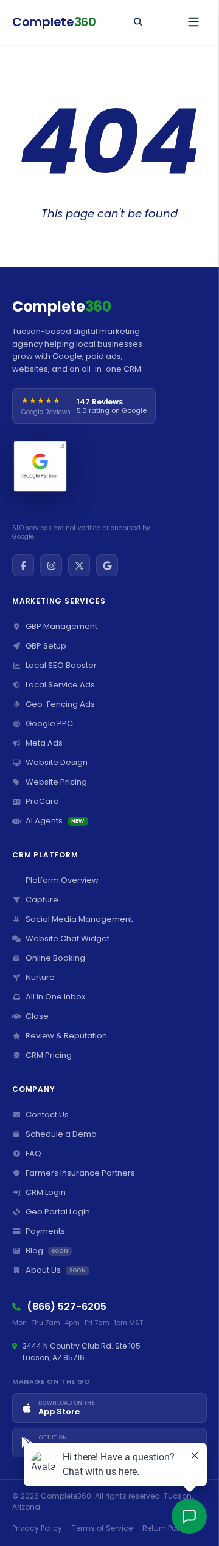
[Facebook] (23, 565)
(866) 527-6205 (66, 1306)
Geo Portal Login (58, 1211)
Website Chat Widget (67, 938)
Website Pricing (56, 782)
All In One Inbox (55, 997)
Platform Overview (62, 880)
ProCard (42, 801)
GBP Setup (46, 646)
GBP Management (61, 626)
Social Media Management (79, 919)
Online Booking (55, 958)
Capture (42, 899)
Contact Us (47, 1114)
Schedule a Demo (61, 1134)
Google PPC (49, 723)
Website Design (57, 762)
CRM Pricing (49, 1055)
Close (37, 1016)
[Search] (138, 22)
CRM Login (46, 1192)
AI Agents (55, 820)
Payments (45, 1231)
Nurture (40, 977)
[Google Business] (107, 565)
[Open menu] (193, 22)
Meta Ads (44, 743)
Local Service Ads (60, 684)
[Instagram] (51, 565)
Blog (47, 1250)
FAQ (33, 1153)
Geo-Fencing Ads (60, 704)
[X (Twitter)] (79, 565)
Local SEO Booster (61, 665)
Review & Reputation (66, 1035)
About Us (56, 1270)
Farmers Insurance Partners (80, 1173)
